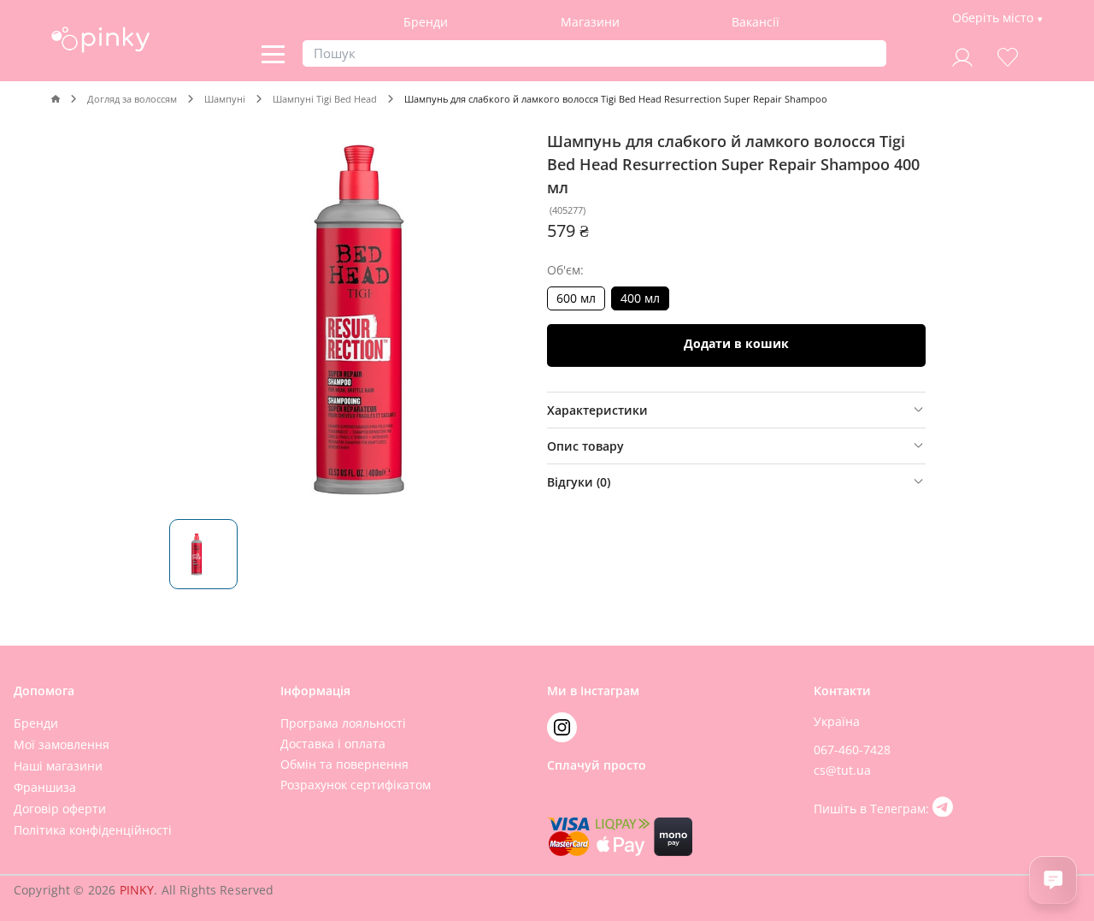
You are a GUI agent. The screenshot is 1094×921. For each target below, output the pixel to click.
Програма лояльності (343, 723)
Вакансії (755, 22)
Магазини (590, 22)
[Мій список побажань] (1007, 55)
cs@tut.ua (842, 770)
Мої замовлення (61, 744)
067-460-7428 (852, 749)
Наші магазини (58, 766)
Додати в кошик (736, 343)
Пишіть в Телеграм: (873, 808)
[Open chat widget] (1053, 880)
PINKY (137, 890)
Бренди (425, 22)
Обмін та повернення (344, 764)
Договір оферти (60, 808)
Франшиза (45, 787)
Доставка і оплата (332, 743)
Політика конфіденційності (93, 830)
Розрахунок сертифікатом (355, 784)
